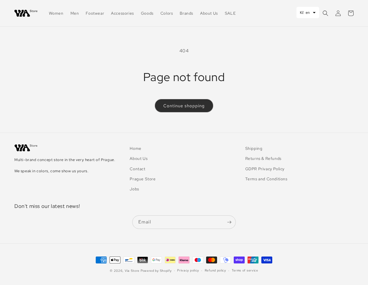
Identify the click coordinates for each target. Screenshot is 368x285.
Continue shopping (184, 106)
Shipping (253, 148)
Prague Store (143, 178)
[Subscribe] (229, 222)
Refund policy (215, 270)
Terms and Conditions (266, 178)
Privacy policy (188, 270)
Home (135, 148)
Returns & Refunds (263, 158)
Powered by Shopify (156, 271)
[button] (325, 13)
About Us (138, 158)
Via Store (132, 271)
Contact (137, 168)
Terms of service (245, 270)
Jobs (134, 189)
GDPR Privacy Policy (265, 168)
